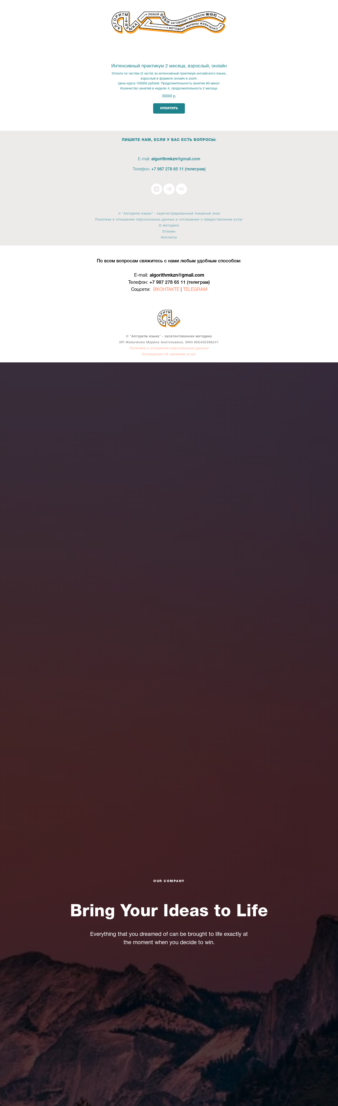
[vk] (181, 189)
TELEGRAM (195, 290)
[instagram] (156, 189)
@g (180, 159)
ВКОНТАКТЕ (166, 290)
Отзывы (169, 231)
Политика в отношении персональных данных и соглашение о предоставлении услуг (169, 219)
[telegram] (169, 189)
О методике (169, 225)
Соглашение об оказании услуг (169, 354)
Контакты (169, 237)
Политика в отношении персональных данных (169, 348)
